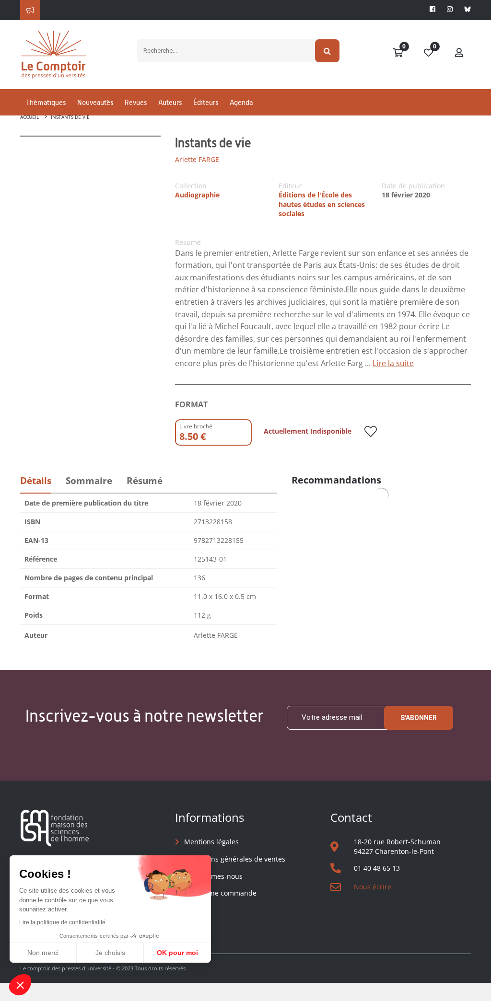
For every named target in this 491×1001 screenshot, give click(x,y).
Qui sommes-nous (213, 876)
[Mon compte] (459, 53)
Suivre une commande (220, 892)
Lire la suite (393, 363)
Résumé (145, 480)
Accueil (29, 117)
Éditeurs (205, 102)
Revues (136, 102)
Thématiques (46, 102)
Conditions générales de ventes (234, 858)
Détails (35, 480)
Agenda (241, 102)
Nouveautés (95, 102)
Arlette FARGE (197, 159)
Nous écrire (372, 886)
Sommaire (89, 480)
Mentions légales (211, 841)
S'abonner (418, 718)
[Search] (327, 50)
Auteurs (170, 102)
